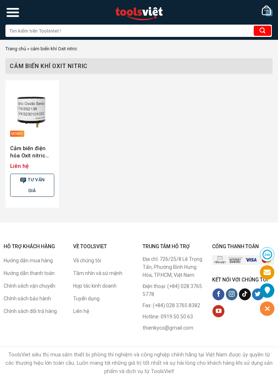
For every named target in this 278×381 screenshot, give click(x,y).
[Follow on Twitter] (258, 294)
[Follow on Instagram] (232, 294)
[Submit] (262, 31)
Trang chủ (15, 48)
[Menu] (12, 12)
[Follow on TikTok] (245, 294)
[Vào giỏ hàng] (267, 11)
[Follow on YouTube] (218, 311)
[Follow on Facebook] (218, 294)
